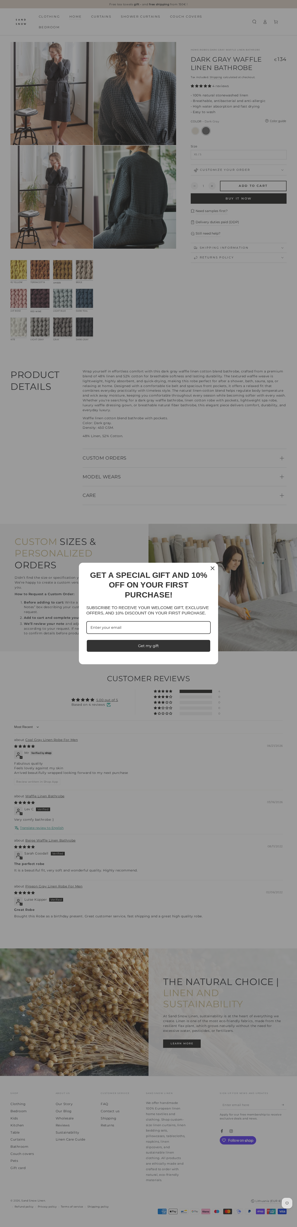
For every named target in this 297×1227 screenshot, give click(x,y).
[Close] (212, 568)
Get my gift (148, 646)
